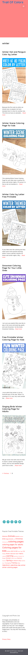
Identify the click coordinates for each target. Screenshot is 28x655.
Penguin (4, 558)
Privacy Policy (6, 639)
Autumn (17, 536)
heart (17, 553)
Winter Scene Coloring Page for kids (13, 124)
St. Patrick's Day (16, 560)
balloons (21, 536)
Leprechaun (16, 556)
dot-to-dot (14, 551)
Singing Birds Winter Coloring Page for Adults (12, 409)
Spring (9, 560)
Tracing (14, 563)
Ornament (20, 556)
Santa (12, 558)
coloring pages (16, 541)
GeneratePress (14, 652)
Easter (19, 551)
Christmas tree (5, 542)
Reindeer (8, 558)
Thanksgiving (8, 563)
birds (3, 539)
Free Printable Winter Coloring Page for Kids (13, 338)
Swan (3, 563)
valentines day (15, 565)
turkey (18, 563)
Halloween (12, 553)
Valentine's (6, 565)
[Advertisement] (14, 23)
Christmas (19, 539)
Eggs (21, 551)
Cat (14, 539)
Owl (23, 556)
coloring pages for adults (12, 544)
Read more (18, 329)
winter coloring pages (9, 567)
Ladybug (4, 556)
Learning (9, 556)
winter (23, 565)
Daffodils (9, 551)
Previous (5, 473)
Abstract (5, 536)
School (15, 558)
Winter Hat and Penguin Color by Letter (14, 53)
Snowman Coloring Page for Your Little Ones (12, 268)
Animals (11, 536)
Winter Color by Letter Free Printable (13, 195)
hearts (21, 553)
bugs (7, 539)
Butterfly (11, 539)
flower (8, 553)
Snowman (4, 560)
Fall (24, 551)
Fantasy (4, 553)
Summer (23, 560)
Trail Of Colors (12, 2)
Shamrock (19, 558)
